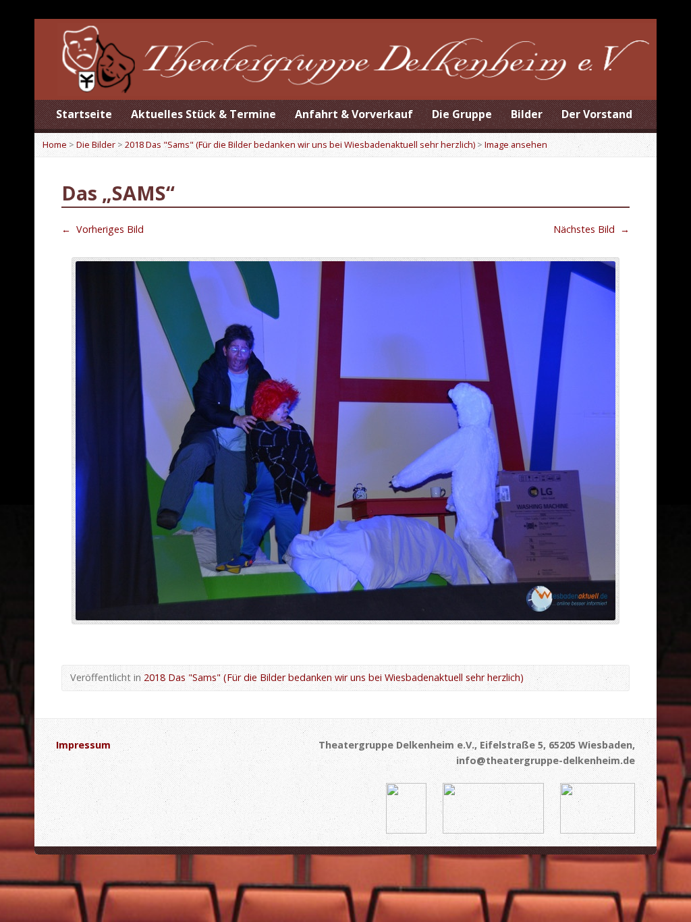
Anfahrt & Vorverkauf (354, 114)
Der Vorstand (596, 114)
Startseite (84, 114)
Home (55, 144)
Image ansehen (516, 144)
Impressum (83, 744)
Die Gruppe (462, 114)
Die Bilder (95, 144)
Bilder (527, 114)
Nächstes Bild (591, 229)
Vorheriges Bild (102, 229)
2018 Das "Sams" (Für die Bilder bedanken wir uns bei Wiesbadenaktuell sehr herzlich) (300, 144)
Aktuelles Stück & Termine (203, 114)
